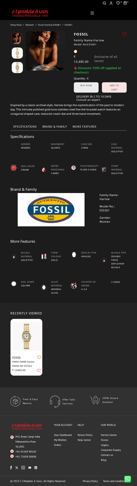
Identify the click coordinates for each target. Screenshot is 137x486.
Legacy (105, 445)
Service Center (109, 435)
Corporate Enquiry (111, 450)
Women (30, 24)
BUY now (86, 85)
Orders (57, 445)
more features (85, 126)
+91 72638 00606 (25, 456)
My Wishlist (60, 440)
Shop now (16, 24)
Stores (104, 440)
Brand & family (54, 126)
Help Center (84, 440)
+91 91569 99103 (25, 451)
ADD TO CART (114, 87)
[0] (118, 3)
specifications (25, 126)
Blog (103, 460)
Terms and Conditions (115, 481)
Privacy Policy (90, 481)
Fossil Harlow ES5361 (49, 24)
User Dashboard (63, 435)
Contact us (107, 455)
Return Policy (85, 435)
